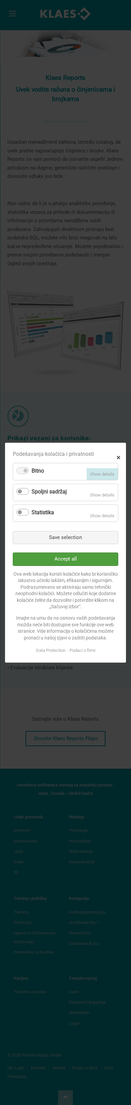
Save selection (65, 537)
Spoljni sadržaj (49, 491)
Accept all (65, 559)
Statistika (43, 512)
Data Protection (51, 650)
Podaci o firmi (82, 650)
